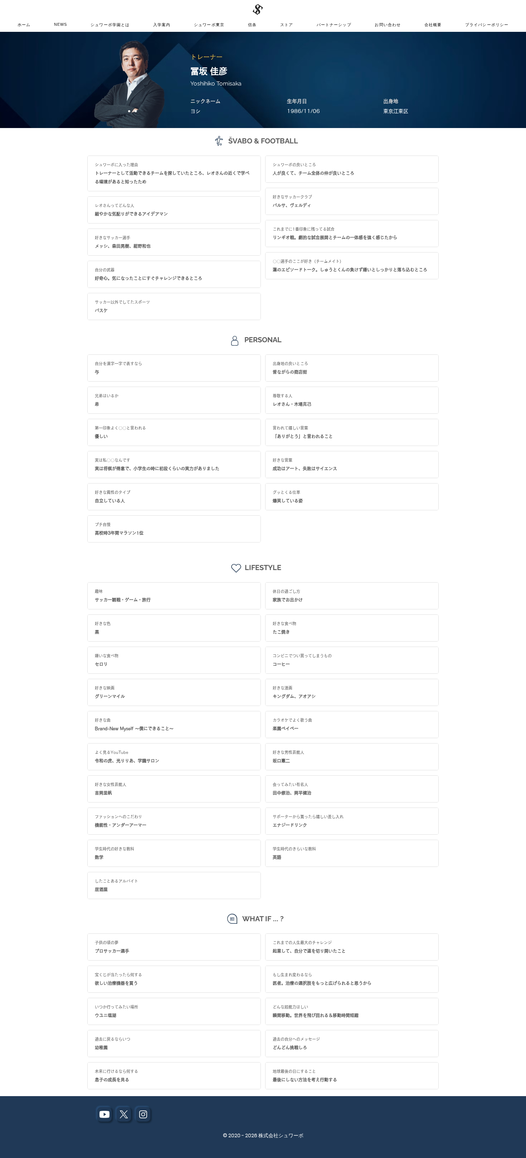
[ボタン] (104, 1114)
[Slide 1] (129, 111)
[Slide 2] (136, 111)
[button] (209, 25)
